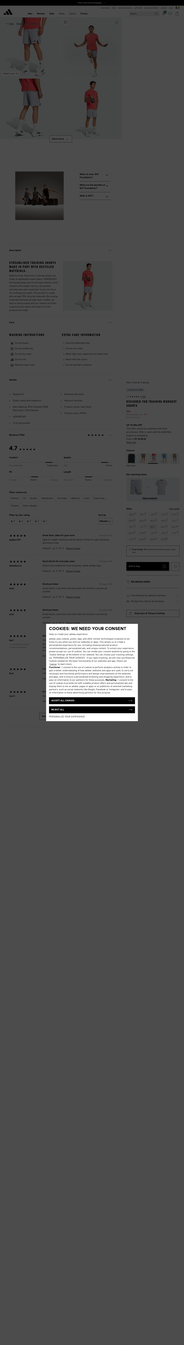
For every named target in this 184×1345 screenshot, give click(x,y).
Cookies (53, 664)
